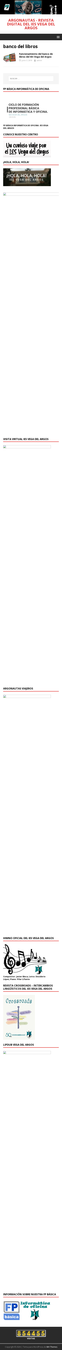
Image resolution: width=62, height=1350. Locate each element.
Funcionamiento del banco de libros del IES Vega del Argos (36, 55)
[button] (57, 37)
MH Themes (52, 1347)
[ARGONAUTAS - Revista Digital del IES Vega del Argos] (31, 12)
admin (39, 60)
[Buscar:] (31, 78)
